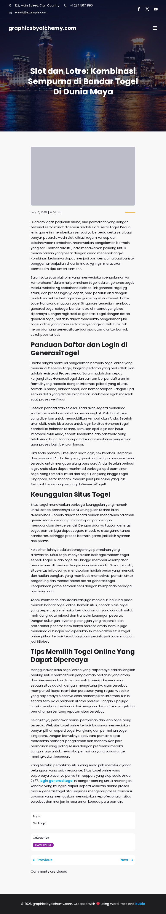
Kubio (140, 903)
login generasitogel (56, 780)
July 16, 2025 (39, 212)
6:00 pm (55, 212)
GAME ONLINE (43, 845)
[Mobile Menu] (155, 28)
